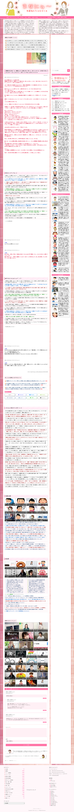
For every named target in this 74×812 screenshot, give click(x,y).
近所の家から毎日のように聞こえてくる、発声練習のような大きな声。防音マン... (20, 20)
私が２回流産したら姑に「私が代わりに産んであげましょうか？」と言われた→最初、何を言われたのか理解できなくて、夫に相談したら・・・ (26, 459)
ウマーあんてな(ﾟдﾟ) (54, 802)
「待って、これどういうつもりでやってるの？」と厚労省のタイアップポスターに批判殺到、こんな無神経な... (26, 607)
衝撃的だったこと (8, 391)
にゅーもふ (52, 798)
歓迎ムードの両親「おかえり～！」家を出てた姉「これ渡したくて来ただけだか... (54, 20)
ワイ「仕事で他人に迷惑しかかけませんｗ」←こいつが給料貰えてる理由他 (19, 595)
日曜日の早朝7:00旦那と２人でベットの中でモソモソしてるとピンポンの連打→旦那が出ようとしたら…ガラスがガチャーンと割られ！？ (26, 438)
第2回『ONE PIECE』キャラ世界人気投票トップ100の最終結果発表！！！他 (21, 217)
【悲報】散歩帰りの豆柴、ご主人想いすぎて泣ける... (15, 581)
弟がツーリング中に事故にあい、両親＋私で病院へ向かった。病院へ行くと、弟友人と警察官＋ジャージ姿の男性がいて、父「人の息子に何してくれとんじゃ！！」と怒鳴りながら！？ (26, 451)
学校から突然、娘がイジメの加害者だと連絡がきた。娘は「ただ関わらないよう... (54, 30)
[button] (68, 70)
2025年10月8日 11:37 (9, 693)
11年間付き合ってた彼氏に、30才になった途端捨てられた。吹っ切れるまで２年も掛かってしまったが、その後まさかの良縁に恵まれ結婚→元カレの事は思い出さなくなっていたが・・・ (26, 434)
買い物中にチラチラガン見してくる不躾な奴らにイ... (15, 587)
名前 (6, 739)
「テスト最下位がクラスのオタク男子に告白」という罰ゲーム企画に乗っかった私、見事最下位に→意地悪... (26, 42)
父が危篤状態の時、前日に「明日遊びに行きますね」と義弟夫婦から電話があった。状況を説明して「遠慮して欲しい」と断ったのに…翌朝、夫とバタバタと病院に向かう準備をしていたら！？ (26, 430)
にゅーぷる (52, 797)
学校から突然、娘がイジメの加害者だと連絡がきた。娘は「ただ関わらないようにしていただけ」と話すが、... (26, 537)
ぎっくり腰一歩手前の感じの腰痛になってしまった (15, 602)
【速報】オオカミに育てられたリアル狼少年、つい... (15, 591)
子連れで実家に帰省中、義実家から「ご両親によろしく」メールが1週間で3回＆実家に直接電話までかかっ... (25, 547)
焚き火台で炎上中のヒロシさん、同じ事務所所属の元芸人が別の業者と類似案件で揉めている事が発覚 (24, 609)
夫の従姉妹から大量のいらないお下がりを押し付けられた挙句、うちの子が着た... (20, 32)
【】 (64, 92)
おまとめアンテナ (53, 795)
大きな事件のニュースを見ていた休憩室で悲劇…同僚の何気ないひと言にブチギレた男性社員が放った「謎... (26, 40)
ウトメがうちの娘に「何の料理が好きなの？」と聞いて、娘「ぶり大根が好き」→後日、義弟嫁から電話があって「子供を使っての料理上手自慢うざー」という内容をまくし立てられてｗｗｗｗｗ (26, 482)
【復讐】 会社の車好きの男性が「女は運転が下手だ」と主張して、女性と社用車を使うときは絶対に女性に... (26, 525)
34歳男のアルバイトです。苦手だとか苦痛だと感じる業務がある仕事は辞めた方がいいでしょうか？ (25, 380)
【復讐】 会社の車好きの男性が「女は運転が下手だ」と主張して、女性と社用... (19, 23)
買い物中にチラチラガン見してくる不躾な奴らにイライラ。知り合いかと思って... (20, 30)
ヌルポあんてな (53, 803)
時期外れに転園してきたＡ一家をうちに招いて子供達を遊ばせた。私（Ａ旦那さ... (54, 23)
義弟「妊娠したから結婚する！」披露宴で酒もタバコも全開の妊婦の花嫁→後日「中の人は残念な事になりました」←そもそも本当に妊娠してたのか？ (26, 474)
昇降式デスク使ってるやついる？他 (45, 29)
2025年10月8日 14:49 (10, 701)
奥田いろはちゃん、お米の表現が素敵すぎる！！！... (15, 586)
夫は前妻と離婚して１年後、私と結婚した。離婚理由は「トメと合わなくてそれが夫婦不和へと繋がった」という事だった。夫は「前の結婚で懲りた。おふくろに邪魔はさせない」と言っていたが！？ (26, 478)
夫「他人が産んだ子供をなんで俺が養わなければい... (36, 588)
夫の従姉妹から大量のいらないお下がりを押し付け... (36, 590)
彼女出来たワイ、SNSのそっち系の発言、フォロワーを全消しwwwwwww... (19, 26)
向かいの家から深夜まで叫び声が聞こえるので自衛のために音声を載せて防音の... (20, 29)
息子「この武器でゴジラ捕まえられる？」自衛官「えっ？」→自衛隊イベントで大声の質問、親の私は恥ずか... (26, 545)
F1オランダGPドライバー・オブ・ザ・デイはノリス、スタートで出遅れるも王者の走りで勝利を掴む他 (25, 597)
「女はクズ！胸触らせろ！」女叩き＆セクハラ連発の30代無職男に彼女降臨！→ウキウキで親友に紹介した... (25, 544)
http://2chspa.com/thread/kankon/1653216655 (39, 371)
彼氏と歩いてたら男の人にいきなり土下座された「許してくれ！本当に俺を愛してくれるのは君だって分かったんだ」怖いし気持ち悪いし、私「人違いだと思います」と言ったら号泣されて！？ (26, 423)
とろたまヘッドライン (54, 796)
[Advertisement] (16, 60)
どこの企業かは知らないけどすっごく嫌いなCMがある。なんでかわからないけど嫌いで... (22, 523)
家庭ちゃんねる (53, 805)
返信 (45, 698)
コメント (8, 727)
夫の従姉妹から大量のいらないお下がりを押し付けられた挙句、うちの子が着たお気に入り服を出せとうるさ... (26, 549)
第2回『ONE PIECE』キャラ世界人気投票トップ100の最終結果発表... (52, 33)
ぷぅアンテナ (53, 800)
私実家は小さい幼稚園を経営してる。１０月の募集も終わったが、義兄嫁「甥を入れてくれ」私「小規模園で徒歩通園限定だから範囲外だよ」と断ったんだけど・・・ (26, 447)
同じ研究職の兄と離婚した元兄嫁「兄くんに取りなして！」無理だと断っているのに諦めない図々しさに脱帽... (26, 527)
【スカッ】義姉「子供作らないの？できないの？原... (15, 592)
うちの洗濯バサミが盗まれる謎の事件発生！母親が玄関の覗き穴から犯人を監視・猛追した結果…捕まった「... (26, 532)
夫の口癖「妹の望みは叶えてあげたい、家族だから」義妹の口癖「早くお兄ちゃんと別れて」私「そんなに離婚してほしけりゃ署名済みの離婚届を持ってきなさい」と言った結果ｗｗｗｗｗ (26, 415)
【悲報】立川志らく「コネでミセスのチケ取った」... (15, 590)
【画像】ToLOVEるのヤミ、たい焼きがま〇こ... (36, 582)
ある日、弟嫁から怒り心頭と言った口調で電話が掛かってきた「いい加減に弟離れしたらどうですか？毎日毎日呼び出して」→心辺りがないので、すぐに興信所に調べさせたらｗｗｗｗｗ (25, 466)
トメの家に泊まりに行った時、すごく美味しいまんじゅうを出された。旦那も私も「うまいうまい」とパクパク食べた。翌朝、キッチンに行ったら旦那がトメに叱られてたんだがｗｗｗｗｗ (26, 419)
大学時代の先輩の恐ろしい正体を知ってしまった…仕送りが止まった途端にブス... (54, 26)
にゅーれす (52, 799)
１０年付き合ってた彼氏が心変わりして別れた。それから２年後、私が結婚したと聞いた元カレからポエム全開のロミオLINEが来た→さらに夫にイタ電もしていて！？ (26, 485)
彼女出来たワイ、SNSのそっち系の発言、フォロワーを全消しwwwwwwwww (21, 314)
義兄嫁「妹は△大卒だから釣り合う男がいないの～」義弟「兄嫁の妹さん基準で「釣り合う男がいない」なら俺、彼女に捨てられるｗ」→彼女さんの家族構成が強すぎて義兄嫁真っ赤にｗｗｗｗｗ (26, 462)
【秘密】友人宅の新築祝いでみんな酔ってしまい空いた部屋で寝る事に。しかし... (20, 33)
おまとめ (52, 794)
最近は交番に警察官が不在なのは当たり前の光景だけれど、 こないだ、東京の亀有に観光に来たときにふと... (26, 599)
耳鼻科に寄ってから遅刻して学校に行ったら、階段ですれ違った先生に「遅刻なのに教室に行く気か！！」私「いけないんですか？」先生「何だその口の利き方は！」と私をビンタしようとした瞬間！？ (25, 443)
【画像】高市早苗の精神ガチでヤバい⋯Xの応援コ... (36, 583)
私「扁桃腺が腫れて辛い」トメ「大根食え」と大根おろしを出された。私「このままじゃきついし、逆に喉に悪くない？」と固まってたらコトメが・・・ (26, 427)
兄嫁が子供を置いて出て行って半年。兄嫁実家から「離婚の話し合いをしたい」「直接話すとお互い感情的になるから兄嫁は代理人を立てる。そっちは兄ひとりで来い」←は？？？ (26, 455)
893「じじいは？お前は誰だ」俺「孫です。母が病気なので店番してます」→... (53, 32)
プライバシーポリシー (37, 808)
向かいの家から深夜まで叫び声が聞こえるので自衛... (15, 588)
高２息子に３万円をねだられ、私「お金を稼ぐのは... (36, 592)
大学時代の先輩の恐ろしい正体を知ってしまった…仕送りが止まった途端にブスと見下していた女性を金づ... (26, 49)
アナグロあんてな (53, 801)
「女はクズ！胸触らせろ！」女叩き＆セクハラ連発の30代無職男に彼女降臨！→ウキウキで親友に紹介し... (26, 47)
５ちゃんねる (53, 780)
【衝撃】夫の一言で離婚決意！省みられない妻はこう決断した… (17, 540)
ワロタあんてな (53, 804)
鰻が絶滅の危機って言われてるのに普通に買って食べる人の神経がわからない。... (20, 25)
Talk (51, 779)
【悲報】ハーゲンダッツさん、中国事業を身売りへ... (36, 587)
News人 (52, 793)
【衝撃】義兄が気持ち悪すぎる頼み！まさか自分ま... (15, 582)
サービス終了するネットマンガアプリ (12, 604)
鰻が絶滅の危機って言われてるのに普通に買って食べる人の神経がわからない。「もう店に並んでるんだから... (26, 530)
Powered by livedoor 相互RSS (10, 51)
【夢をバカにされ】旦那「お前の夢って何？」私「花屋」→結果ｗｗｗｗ (20, 316)
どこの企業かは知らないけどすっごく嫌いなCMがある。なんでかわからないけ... (20, 22)
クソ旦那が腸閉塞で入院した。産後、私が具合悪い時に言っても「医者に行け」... (54, 22)
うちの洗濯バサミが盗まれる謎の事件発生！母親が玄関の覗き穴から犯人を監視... (54, 25)
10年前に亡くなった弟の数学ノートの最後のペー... (36, 591)
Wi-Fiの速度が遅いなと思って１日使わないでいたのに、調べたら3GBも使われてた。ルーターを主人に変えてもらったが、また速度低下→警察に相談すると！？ (25, 411)
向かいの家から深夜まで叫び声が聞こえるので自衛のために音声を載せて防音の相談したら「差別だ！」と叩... (26, 535)
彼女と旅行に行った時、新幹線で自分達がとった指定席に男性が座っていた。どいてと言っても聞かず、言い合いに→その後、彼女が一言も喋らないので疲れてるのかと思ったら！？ (26, 470)
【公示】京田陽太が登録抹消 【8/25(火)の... (35, 581)
